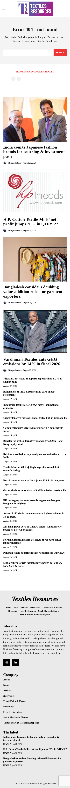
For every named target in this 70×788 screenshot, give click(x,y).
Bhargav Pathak (14, 163)
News (6, 744)
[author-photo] (5, 163)
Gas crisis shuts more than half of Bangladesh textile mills (34, 490)
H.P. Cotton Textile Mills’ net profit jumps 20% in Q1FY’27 (30, 222)
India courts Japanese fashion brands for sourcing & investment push (34, 152)
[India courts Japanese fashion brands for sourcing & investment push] (35, 119)
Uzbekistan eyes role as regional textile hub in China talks (35, 418)
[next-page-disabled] (19, 79)
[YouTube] (6, 662)
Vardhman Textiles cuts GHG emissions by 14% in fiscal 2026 (31, 361)
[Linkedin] (15, 662)
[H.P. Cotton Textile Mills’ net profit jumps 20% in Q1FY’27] (35, 191)
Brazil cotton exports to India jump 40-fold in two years (33, 480)
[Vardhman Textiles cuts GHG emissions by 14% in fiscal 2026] (35, 331)
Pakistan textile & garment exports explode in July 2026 (34, 552)
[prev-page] (13, 79)
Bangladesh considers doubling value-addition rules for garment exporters (33, 292)
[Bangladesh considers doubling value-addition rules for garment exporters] (35, 259)
